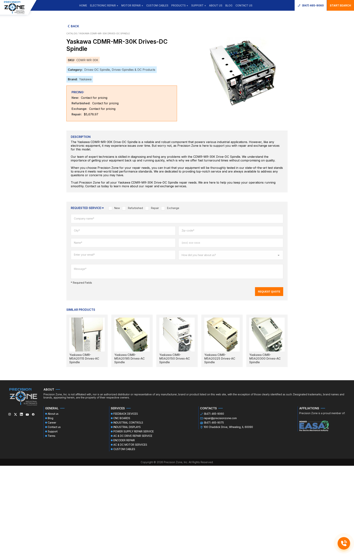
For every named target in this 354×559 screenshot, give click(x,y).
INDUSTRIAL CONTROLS (128, 422)
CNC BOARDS (121, 418)
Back (75, 26)
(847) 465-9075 (214, 422)
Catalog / (72, 33)
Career (52, 422)
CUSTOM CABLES (157, 5)
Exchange (173, 208)
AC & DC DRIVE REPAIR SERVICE (132, 435)
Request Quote (269, 291)
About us (215, 5)
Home (83, 5)
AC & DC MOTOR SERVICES (130, 444)
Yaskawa (85, 79)
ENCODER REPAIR (124, 440)
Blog (228, 5)
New (117, 208)
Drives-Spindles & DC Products (133, 70)
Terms (51, 435)
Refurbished (135, 208)
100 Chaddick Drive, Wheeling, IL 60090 (228, 427)
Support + (198, 5)
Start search (340, 5)
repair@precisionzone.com (220, 418)
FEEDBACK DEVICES (125, 413)
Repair (155, 208)
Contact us (243, 5)
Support (53, 431)
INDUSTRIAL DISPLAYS (127, 427)
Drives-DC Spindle (97, 70)
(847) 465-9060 (313, 5)
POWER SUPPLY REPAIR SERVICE (133, 431)
